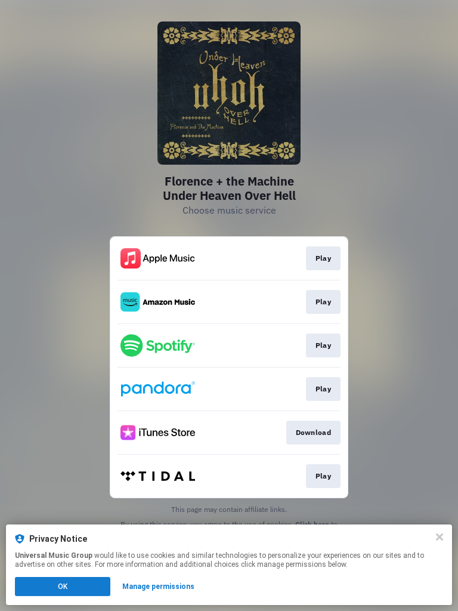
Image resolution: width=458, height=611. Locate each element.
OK (62, 586)
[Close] (439, 537)
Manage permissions (158, 586)
